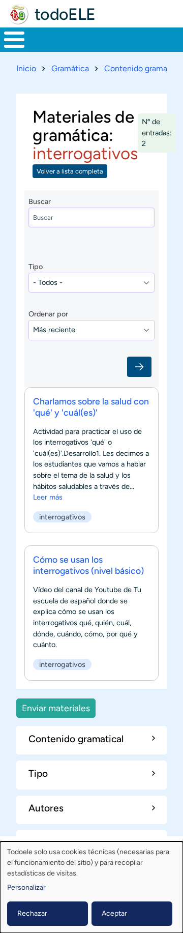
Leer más (48, 497)
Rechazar (32, 913)
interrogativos (62, 516)
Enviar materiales (56, 708)
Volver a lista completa (70, 171)
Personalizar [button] (26, 887)
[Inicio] (18, 14)
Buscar (39, 201)
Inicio (26, 68)
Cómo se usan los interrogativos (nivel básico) (88, 565)
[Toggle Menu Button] (14, 39)
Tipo (35, 266)
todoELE (65, 14)
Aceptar (114, 913)
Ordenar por (48, 313)
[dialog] (91, 887)
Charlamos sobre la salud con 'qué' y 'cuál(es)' (91, 407)
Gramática (70, 68)
